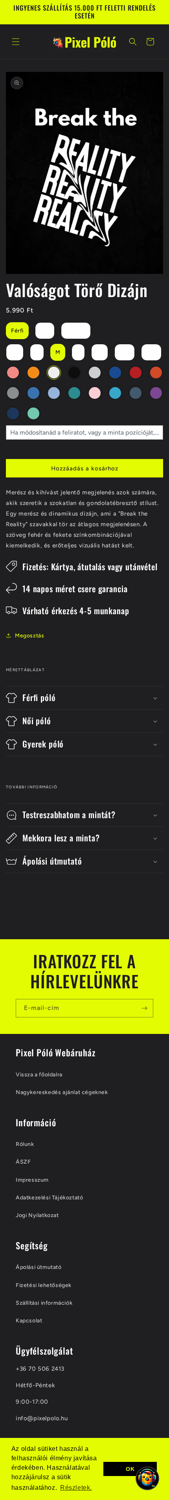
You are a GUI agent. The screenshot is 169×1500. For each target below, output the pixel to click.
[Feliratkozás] (144, 1008)
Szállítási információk (44, 1303)
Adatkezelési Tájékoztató (49, 1197)
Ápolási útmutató (39, 1267)
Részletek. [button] (76, 1487)
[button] (15, 41)
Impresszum (32, 1180)
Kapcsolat (29, 1320)
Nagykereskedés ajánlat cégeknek (62, 1092)
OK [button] (130, 1469)
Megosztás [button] (29, 635)
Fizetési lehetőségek (44, 1285)
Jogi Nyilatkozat (37, 1215)
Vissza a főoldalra (39, 1074)
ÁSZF (23, 1162)
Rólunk (25, 1144)
